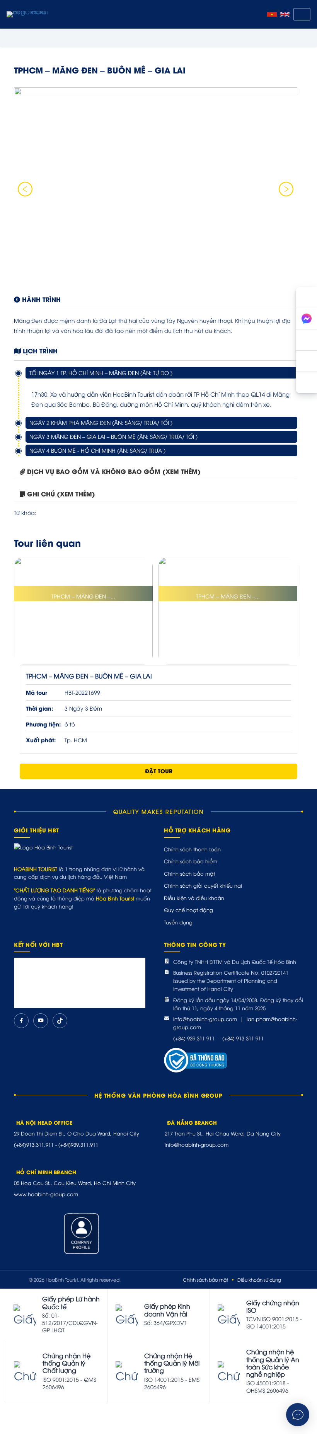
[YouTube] (40, 1020)
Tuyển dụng (178, 922)
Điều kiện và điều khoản (194, 897)
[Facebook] (21, 1020)
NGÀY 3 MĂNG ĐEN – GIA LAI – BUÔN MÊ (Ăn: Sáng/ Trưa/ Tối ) (113, 436)
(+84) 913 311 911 (243, 1038)
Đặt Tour (158, 771)
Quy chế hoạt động (188, 909)
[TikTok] (60, 1020)
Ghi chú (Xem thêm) (61, 493)
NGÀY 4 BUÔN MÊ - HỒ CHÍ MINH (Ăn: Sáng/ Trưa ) (97, 450)
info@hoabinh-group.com (205, 1018)
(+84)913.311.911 (34, 1144)
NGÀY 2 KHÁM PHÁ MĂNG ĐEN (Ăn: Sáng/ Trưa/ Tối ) (100, 422)
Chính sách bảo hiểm (190, 861)
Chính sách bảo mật (189, 873)
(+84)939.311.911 (78, 1144)
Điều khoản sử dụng (259, 1279)
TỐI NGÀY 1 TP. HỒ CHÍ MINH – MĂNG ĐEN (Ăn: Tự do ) (100, 372)
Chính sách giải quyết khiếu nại (203, 885)
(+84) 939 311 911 (194, 1038)
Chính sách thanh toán (192, 849)
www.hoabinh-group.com (46, 1193)
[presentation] (25, 189)
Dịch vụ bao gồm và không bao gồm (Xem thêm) (114, 471)
